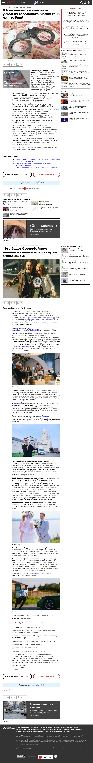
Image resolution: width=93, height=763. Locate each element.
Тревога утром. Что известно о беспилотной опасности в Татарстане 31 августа (76, 28)
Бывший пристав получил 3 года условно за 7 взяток (35, 167)
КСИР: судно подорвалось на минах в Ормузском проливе (79, 100)
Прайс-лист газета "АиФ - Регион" (52, 729)
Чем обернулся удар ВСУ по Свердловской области (77, 94)
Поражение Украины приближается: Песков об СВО (79, 119)
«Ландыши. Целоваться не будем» (40, 319)
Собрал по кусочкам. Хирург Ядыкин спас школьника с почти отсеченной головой (79, 84)
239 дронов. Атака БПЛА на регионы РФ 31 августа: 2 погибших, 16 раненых (76, 21)
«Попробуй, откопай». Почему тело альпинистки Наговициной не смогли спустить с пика (79, 280)
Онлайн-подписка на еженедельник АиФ (66, 727)
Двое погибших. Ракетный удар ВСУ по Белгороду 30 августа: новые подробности (76, 35)
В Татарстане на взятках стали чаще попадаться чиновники (18, 202)
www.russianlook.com (9, 60)
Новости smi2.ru (9, 239)
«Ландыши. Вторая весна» (21, 347)
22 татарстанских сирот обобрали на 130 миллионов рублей (48, 208)
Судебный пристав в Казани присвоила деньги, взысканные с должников (32, 164)
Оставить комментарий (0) (46, 174)
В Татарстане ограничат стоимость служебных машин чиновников (18, 209)
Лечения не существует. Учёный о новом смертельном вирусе (78, 273)
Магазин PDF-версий (46, 727)
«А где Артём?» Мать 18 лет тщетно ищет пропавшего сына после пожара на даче (79, 54)
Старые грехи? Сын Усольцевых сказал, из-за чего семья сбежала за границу (79, 72)
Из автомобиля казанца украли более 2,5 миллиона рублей (19, 214)
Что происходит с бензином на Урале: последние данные (77, 107)
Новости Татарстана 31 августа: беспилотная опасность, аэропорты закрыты (76, 43)
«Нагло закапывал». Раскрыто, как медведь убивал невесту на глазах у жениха (79, 256)
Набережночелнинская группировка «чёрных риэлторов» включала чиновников (48, 203)
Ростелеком (6, 298)
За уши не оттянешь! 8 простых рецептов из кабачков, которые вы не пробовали (79, 78)
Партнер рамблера (31, 756)
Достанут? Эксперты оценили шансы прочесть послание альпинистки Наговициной (79, 268)
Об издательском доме (22, 727)
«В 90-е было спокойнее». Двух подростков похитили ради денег (78, 59)
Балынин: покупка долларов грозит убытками (79, 113)
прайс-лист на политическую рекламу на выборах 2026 (32, 731)
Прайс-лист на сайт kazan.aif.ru (73, 729)
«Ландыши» (16, 405)
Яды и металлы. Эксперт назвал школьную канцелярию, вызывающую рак (78, 250)
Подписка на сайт (21, 729)
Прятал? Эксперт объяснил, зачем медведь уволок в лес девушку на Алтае (79, 66)
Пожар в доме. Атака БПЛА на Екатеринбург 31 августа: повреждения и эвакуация (76, 13)
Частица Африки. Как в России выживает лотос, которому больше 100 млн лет (79, 262)
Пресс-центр (34, 727)
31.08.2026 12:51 (7, 245)
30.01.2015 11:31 (6, 7)
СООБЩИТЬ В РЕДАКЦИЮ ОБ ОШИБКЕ (60, 731)
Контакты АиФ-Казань (34, 729)
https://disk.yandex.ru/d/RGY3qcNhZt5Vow (27, 330)
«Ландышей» (46, 416)
